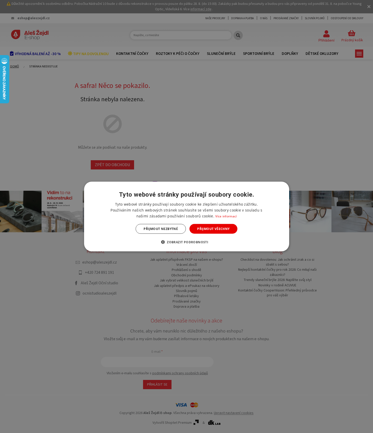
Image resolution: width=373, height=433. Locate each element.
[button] (186, 242)
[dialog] (186, 216)
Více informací (226, 216)
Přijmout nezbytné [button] (161, 229)
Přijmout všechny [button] (213, 229)
